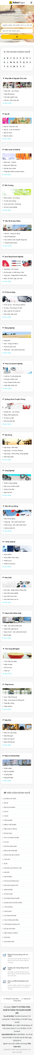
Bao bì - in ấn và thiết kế (12, 130)
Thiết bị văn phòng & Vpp (12, 924)
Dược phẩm (8, 554)
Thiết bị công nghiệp (10, 483)
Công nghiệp (9, 470)
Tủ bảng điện (8, 774)
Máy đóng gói (8, 736)
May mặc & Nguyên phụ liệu (16, 78)
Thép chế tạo (8, 706)
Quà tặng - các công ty (11, 269)
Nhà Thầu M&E (9, 457)
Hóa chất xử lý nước (10, 596)
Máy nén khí (8, 492)
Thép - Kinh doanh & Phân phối (14, 700)
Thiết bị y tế (7, 561)
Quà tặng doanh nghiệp (14, 257)
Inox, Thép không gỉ (10, 697)
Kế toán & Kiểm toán (11, 379)
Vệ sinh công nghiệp (10, 207)
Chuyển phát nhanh (10, 243)
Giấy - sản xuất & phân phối (13, 626)
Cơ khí (6, 816)
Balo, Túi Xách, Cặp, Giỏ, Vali (13, 278)
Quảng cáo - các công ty (11, 412)
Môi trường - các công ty (12, 198)
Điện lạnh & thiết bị (12, 150)
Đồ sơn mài (8, 667)
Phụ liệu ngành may (10, 97)
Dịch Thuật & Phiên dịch (12, 382)
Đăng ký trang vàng (18, 955)
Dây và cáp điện (9, 771)
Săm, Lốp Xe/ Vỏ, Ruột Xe (12, 311)
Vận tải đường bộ (10, 236)
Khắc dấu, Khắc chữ (10, 385)
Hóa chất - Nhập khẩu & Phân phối (15, 590)
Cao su (6, 811)
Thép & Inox (9, 684)
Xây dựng (8, 435)
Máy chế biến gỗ (9, 742)
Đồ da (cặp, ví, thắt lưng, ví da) (14, 272)
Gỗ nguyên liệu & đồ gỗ (11, 855)
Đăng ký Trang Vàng (12, 999)
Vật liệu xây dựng (9, 929)
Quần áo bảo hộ (9, 528)
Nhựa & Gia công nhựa (11, 881)
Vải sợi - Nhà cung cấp (11, 100)
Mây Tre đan (8, 664)
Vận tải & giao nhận (13, 221)
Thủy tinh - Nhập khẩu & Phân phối (15, 275)
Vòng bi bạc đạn (9, 489)
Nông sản (7, 340)
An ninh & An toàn (10, 798)
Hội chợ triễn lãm (9, 421)
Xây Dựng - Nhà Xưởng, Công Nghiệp (16, 454)
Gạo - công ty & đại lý (11, 343)
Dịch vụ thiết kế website (18, 982)
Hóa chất (8, 577)
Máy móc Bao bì (9, 739)
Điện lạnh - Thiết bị (10, 162)
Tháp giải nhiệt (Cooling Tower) (14, 171)
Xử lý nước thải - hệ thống (12, 204)
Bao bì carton (8, 136)
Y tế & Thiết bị (10, 542)
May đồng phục (9, 94)
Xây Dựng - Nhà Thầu (11, 447)
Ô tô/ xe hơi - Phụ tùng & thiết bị (14, 305)
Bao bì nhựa (8, 133)
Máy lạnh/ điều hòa (10, 165)
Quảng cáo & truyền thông (15, 399)
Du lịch (6, 842)
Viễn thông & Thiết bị (11, 933)
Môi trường (9, 185)
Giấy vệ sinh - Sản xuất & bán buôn (15, 632)
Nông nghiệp (10, 328)
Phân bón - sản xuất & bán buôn (14, 350)
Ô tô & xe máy (10, 292)
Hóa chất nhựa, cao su (11, 599)
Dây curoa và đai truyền (11, 486)
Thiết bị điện (8, 768)
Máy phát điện (8, 777)
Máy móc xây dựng (10, 733)
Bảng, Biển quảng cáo (11, 415)
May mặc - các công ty (11, 91)
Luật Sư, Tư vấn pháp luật (12, 376)
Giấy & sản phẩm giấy (13, 613)
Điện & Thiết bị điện (12, 756)
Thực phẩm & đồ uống (11, 920)
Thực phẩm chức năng (11, 557)
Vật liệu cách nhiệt (10, 168)
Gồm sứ (7, 671)
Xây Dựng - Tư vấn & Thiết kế (13, 450)
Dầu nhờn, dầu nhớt (10, 314)
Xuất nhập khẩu (9, 941)
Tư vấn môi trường (10, 201)
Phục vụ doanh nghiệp (14, 364)
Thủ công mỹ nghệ (12, 649)
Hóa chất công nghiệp (11, 593)
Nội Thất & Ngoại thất (11, 885)
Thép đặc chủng (9, 703)
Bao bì (7, 114)
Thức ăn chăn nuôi (10, 347)
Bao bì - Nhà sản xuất (11, 126)
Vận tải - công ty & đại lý (12, 233)
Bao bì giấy (7, 635)
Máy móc (8, 720)
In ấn (5, 863)
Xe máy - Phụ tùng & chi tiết (13, 308)
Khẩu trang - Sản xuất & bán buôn (15, 525)
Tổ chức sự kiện (9, 418)
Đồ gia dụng (8, 833)
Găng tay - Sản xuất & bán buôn (14, 522)
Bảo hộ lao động (11, 506)
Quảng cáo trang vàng (18, 968)
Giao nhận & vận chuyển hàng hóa (15, 240)
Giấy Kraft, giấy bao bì (11, 629)
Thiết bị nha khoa (9, 564)
